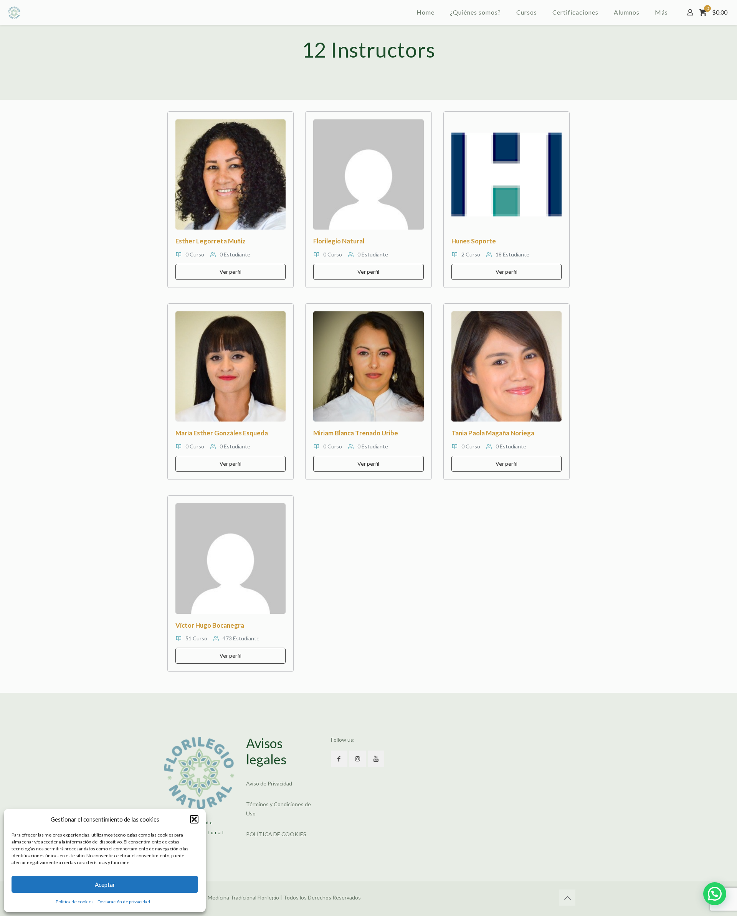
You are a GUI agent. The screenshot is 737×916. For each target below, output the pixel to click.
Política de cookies (75, 901)
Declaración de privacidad (123, 901)
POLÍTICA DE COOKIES (276, 834)
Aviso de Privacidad (269, 783)
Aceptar (105, 884)
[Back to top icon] (567, 898)
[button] (194, 819)
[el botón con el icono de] (339, 759)
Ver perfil (230, 271)
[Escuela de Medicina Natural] (14, 12)
